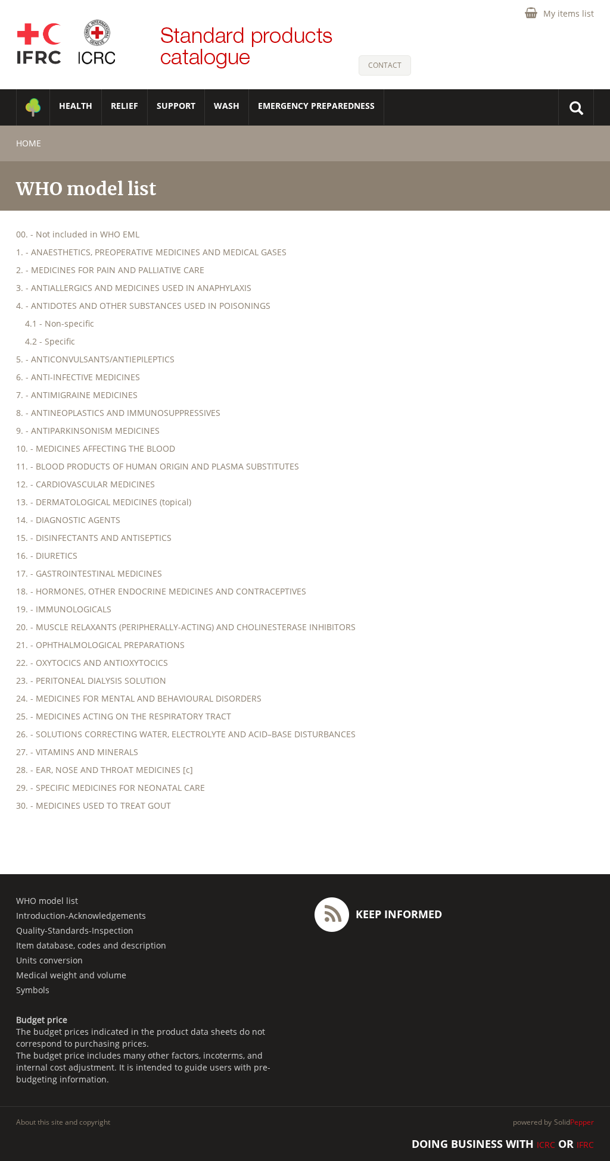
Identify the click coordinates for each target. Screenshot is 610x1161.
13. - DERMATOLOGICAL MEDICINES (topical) (103, 502)
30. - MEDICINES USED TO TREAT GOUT (93, 805)
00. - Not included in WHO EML (77, 234)
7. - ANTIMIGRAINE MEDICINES (77, 394)
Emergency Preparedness (316, 105)
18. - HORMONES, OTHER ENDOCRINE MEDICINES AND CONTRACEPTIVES (161, 591)
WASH (226, 105)
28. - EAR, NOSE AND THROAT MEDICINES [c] (104, 769)
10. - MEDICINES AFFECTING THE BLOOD (95, 448)
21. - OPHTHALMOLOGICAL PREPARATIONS (100, 644)
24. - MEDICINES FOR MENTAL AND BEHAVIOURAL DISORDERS (139, 698)
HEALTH (75, 105)
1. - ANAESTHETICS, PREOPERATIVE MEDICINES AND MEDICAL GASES (151, 252)
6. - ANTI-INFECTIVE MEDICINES (78, 377)
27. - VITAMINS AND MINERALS (77, 752)
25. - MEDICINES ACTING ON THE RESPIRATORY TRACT (123, 716)
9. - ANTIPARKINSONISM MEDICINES (88, 430)
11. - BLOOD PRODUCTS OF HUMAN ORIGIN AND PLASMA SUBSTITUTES (157, 466)
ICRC (546, 1144)
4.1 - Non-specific (59, 323)
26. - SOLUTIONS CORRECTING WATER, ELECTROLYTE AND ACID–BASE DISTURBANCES (186, 734)
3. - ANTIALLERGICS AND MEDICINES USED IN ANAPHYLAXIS (133, 287)
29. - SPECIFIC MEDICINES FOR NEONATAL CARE (110, 787)
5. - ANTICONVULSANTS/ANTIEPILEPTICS (95, 359)
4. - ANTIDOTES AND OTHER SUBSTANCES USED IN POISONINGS (143, 305)
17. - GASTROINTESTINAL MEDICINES (89, 573)
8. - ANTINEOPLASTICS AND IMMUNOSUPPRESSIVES (118, 412)
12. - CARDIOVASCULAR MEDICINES (85, 484)
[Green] (33, 107)
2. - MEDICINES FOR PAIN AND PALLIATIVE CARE (110, 270)
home (28, 143)
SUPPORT (176, 105)
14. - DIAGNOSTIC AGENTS (68, 519)
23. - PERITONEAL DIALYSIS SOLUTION (91, 680)
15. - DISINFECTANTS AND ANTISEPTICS (94, 537)
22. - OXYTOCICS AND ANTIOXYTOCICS (92, 662)
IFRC (585, 1144)
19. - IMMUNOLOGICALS (63, 609)
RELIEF (124, 105)
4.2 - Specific (50, 341)
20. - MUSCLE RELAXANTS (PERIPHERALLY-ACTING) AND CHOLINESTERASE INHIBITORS (186, 627)
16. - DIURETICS (46, 555)
